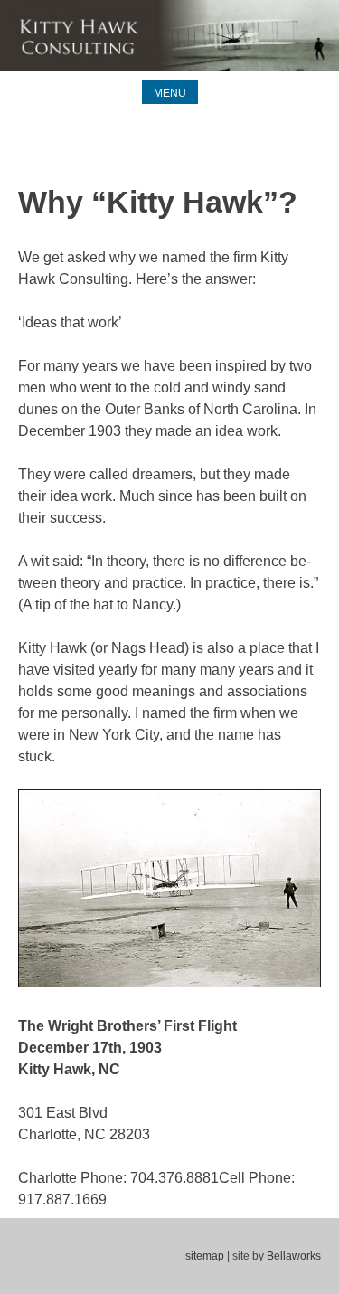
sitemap (204, 1256)
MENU (170, 93)
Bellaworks (294, 1256)
